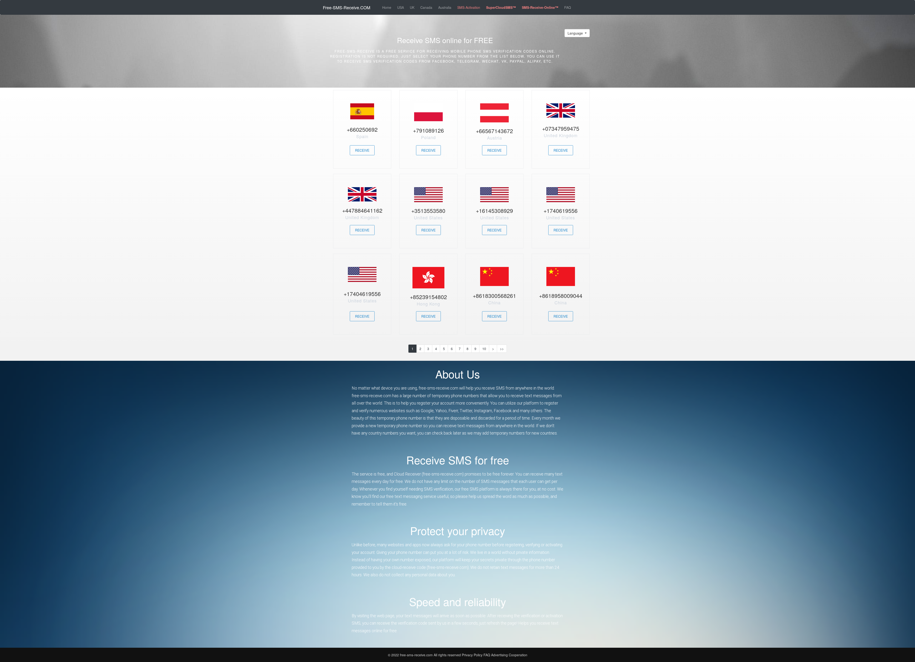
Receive (362, 150)
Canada (426, 7)
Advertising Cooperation (509, 654)
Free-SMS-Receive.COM (346, 7)
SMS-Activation (468, 7)
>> (502, 348)
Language (576, 33)
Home (386, 7)
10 (484, 348)
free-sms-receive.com (417, 654)
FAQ (567, 7)
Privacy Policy (472, 654)
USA (400, 7)
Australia (444, 7)
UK (412, 7)
